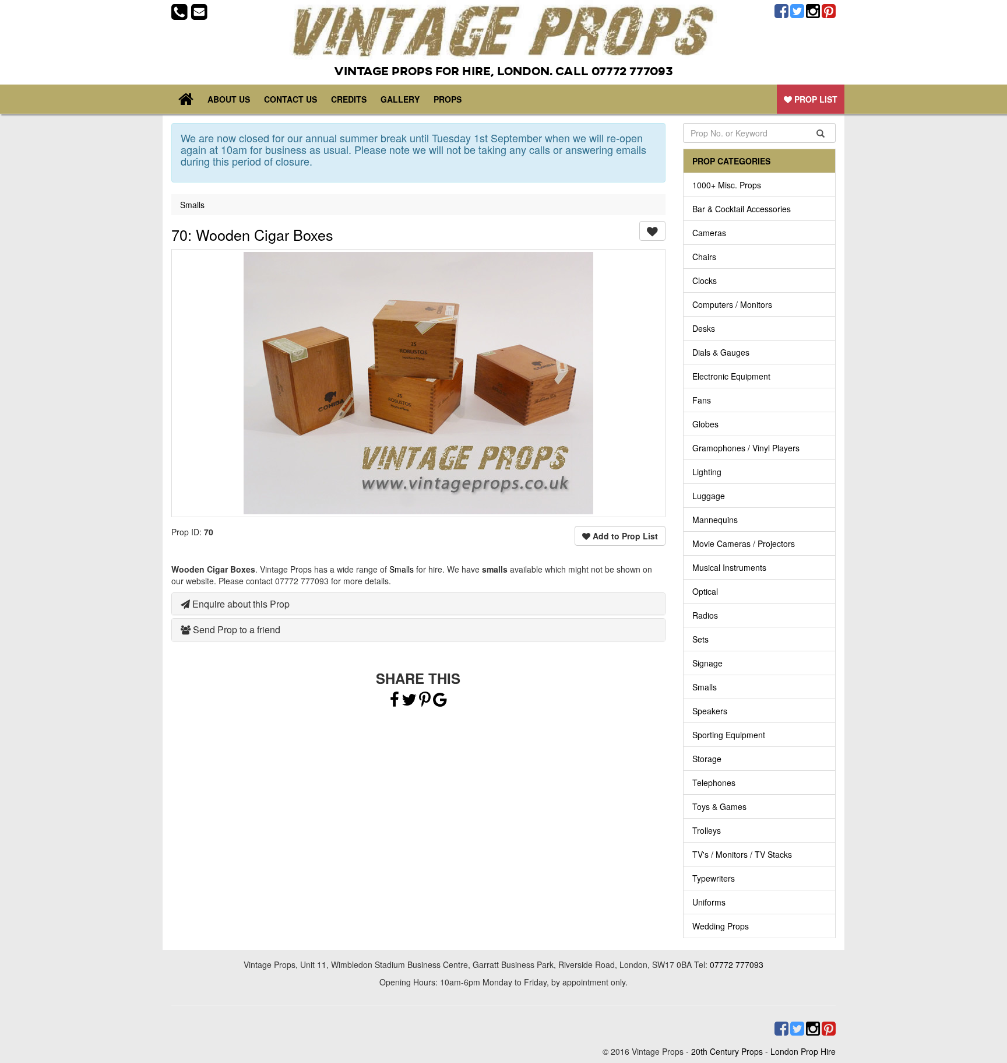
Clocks (704, 280)
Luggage (708, 495)
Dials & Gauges (720, 352)
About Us (228, 99)
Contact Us (290, 99)
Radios (705, 615)
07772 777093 (736, 964)
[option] (418, 383)
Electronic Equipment (731, 376)
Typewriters (713, 878)
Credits (349, 99)
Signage (707, 663)
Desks (703, 328)
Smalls (192, 205)
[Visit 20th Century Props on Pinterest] (828, 11)
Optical (705, 591)
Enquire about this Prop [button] (240, 604)
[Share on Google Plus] (440, 702)
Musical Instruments (729, 567)
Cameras (709, 232)
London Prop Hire (803, 1051)
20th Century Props (727, 1051)
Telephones (713, 782)
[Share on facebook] (394, 702)
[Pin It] (425, 702)
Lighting (706, 472)
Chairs (704, 256)
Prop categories (731, 161)
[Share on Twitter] (410, 702)
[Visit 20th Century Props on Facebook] (780, 11)
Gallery (400, 99)
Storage (706, 758)
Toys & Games (719, 806)
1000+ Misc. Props (726, 185)
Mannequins (715, 519)
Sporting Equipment (728, 735)
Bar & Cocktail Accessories (741, 209)
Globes (705, 424)
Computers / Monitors (732, 304)
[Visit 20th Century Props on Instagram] (812, 11)
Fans (701, 400)
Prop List (814, 99)
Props (448, 99)
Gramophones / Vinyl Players (746, 448)
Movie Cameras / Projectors (743, 543)
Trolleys (706, 830)
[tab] (418, 604)
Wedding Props (720, 926)
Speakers (709, 711)
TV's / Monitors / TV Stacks (742, 854)
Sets (700, 639)
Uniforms (709, 902)
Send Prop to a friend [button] (235, 629)
